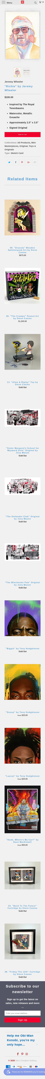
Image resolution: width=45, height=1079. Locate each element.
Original (23, 146)
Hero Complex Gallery (25, 1060)
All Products (23, 142)
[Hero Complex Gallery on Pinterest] (22, 1054)
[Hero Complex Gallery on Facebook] (18, 1054)
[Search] (35, 3)
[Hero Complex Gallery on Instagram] (27, 1054)
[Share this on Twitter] (9, 162)
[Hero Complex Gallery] (22, 2)
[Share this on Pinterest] (22, 162)
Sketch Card (17, 153)
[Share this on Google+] (28, 162)
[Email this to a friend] (34, 162)
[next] (38, 35)
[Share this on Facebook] (15, 162)
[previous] (6, 35)
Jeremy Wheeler (14, 81)
